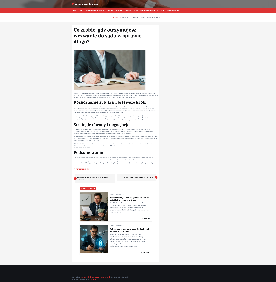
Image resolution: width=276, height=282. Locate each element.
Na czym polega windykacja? (95, 10)
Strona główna (117, 17)
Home (75, 10)
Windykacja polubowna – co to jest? (152, 10)
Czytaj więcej (145, 218)
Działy (82, 10)
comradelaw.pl (105, 277)
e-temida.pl (95, 277)
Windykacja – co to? (131, 10)
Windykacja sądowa (172, 10)
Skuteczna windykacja (114, 10)
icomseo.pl (93, 279)
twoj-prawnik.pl (86, 277)
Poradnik (76, 46)
